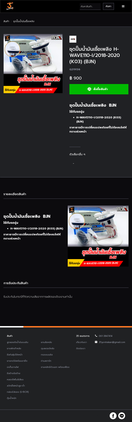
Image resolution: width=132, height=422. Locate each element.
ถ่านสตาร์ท (46, 360)
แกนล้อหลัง (46, 342)
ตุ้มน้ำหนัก (11, 398)
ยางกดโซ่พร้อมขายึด (17, 360)
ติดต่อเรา (80, 348)
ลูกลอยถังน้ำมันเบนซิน (17, 342)
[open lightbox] (33, 63)
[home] (10, 6)
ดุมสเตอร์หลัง (47, 348)
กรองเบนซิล (47, 354)
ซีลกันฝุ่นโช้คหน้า (15, 354)
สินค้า (6, 21)
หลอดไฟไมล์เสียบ (15, 379)
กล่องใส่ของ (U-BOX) (18, 392)
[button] (123, 6)
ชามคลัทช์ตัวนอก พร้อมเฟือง (55, 367)
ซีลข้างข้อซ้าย (13, 373)
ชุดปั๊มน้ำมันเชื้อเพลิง (23, 21)
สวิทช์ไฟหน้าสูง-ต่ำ (16, 385)
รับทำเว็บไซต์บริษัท (91, 415)
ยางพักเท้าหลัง (14, 348)
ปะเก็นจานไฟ (13, 367)
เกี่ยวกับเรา (81, 342)
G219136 (74, 69)
